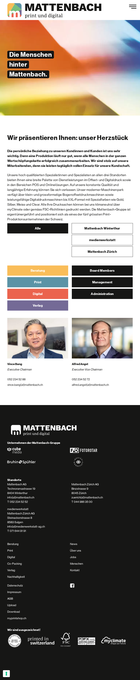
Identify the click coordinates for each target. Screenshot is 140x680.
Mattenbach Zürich (102, 252)
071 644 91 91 (18, 531)
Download (13, 611)
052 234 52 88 (16, 379)
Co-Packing (14, 563)
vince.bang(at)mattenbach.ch (25, 384)
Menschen (76, 563)
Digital (38, 294)
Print (38, 282)
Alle (38, 228)
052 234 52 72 (81, 379)
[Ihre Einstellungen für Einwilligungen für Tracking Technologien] (6, 673)
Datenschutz (15, 585)
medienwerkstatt (102, 240)
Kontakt (74, 570)
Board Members (102, 271)
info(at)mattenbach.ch (20, 497)
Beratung (38, 271)
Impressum (14, 592)
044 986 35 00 (83, 501)
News (73, 544)
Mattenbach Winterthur (102, 228)
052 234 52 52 (19, 501)
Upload (11, 605)
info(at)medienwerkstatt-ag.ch (26, 526)
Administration (102, 294)
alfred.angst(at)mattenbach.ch (90, 384)
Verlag (38, 306)
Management (102, 282)
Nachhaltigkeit (16, 576)
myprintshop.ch (16, 618)
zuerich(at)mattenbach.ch (87, 497)
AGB (10, 598)
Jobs (73, 557)
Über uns (75, 550)
